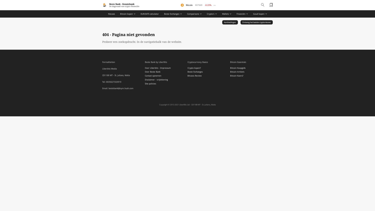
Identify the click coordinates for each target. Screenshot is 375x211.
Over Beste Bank (152, 72)
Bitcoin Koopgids (238, 68)
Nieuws (111, 14)
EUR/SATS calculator (150, 14)
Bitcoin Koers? (236, 76)
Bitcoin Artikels (237, 72)
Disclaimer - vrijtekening (156, 80)
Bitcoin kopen (126, 14)
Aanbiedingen (230, 22)
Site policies (150, 83)
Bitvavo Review (195, 76)
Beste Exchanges (171, 14)
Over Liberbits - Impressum (158, 68)
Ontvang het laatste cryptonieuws (256, 22)
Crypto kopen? (194, 68)
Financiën (241, 14)
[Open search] (262, 5)
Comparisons (193, 14)
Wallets (225, 14)
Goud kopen (258, 14)
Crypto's (210, 14)
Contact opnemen (153, 76)
